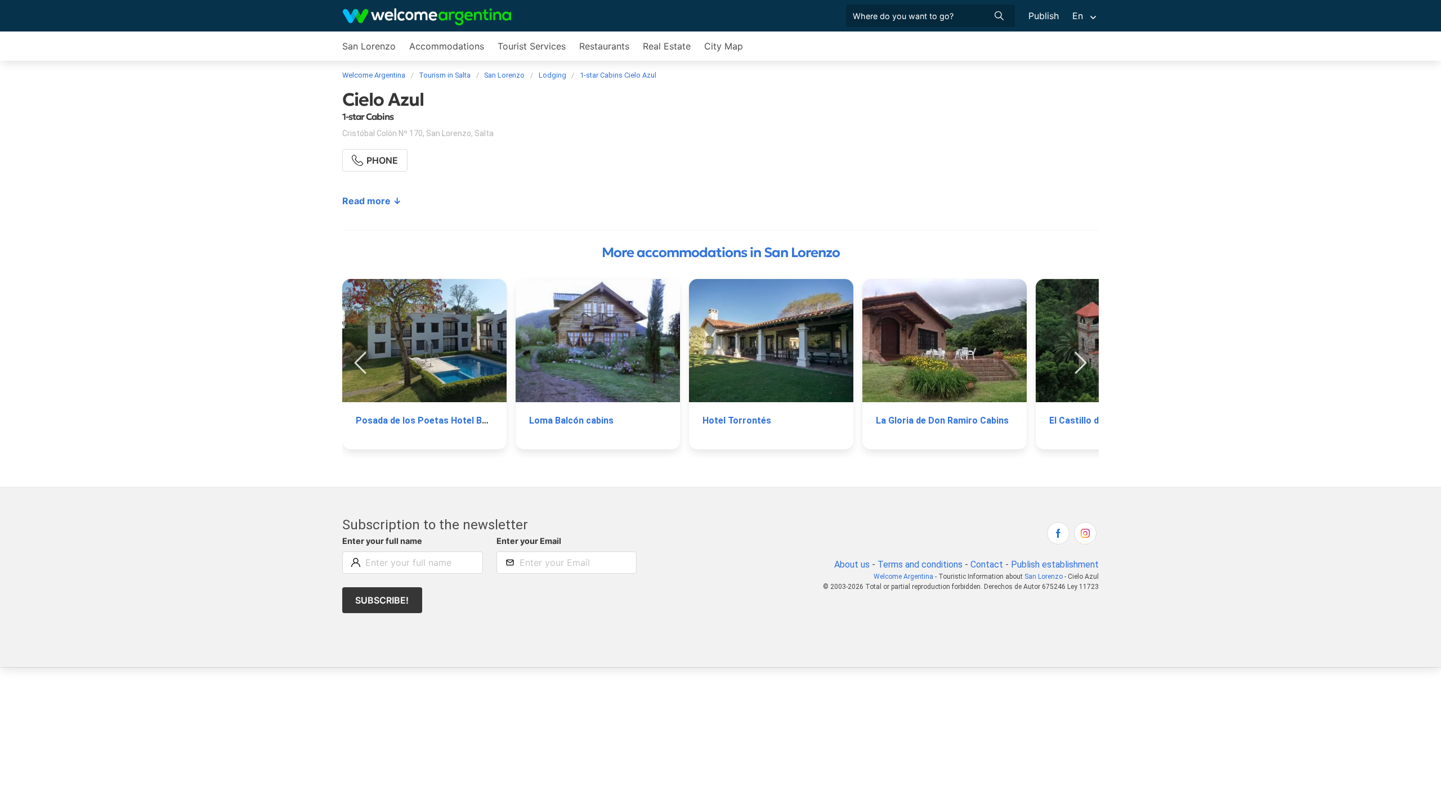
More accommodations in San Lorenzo (721, 252)
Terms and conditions (920, 564)
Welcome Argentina (903, 576)
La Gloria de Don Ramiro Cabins (942, 420)
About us (852, 564)
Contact (986, 564)
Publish (1043, 15)
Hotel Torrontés (736, 420)
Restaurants (604, 46)
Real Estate (667, 46)
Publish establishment (1055, 564)
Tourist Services (532, 46)
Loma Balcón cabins (571, 420)
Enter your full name (382, 541)
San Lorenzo (369, 46)
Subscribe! (382, 600)
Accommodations (446, 46)
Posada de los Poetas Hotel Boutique (435, 420)
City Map (723, 46)
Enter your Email (528, 541)
